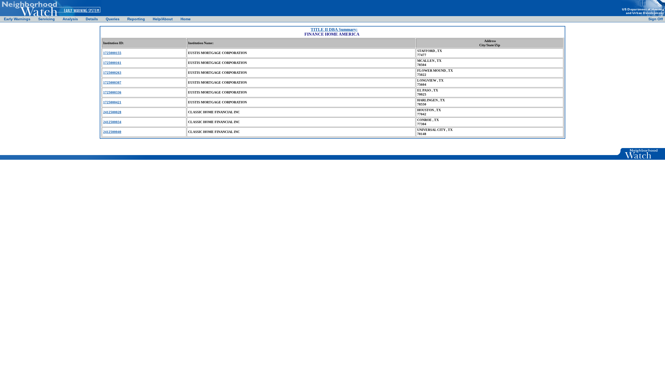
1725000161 (112, 63)
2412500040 (112, 132)
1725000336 (112, 92)
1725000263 (112, 73)
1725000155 (112, 53)
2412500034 (112, 122)
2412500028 (112, 112)
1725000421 (112, 102)
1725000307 (112, 82)
